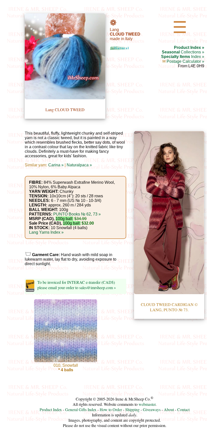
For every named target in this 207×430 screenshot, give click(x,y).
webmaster (147, 404)
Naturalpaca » (79, 165)
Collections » (183, 52)
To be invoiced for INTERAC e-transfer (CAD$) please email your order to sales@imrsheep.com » (76, 285)
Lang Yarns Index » (46, 232)
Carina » (56, 165)
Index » (182, 56)
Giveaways (152, 409)
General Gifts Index (80, 409)
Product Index (51, 409)
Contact (183, 409)
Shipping (132, 409)
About (169, 409)
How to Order (111, 409)
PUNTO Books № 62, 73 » (77, 214)
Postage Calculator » (185, 61)
